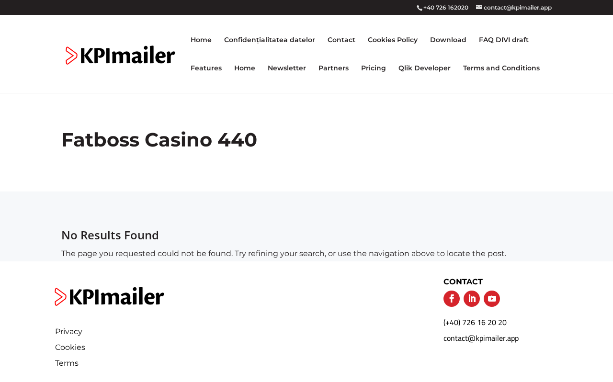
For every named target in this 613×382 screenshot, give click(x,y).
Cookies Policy (393, 40)
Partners (333, 68)
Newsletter (287, 68)
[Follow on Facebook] (451, 299)
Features (206, 68)
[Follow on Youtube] (492, 299)
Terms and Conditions (501, 68)
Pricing (373, 68)
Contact (341, 40)
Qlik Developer (424, 68)
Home (201, 40)
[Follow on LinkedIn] (472, 299)
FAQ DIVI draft (504, 40)
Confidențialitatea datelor (269, 40)
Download (448, 40)
